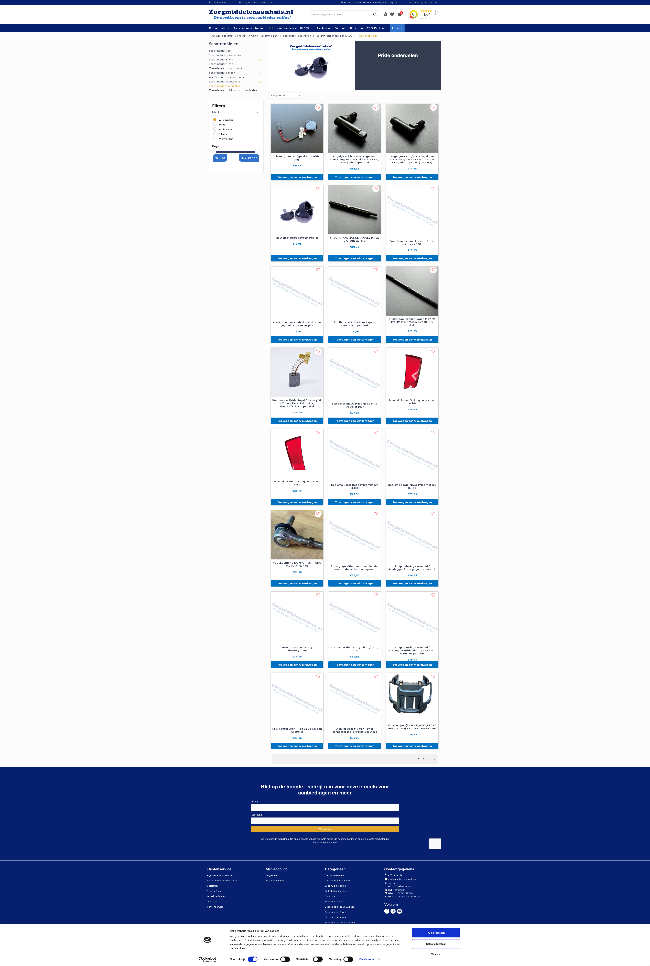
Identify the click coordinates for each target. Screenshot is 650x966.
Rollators (330, 896)
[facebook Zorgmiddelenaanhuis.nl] (386, 911)
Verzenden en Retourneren (222, 880)
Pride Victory (226, 129)
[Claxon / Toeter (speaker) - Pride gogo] (297, 128)
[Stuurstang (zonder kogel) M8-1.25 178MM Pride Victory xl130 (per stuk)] (412, 290)
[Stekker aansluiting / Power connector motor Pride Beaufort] (354, 698)
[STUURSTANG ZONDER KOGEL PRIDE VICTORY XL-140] (354, 209)
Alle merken (226, 119)
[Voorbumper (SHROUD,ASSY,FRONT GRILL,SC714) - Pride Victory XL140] (412, 697)
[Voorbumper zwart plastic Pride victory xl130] (412, 211)
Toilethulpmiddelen (336, 890)
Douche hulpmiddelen (337, 880)
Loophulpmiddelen (335, 885)
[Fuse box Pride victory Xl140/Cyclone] (297, 617)
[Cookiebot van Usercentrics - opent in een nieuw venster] (207, 959)
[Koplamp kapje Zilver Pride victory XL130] (412, 454)
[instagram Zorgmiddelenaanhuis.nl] (393, 911)
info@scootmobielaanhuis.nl (257, 2)
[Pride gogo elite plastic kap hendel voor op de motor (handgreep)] (354, 536)
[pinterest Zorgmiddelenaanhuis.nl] (399, 911)
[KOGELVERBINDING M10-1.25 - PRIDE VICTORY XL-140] (297, 534)
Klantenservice (215, 906)
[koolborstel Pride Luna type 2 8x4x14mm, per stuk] (354, 292)
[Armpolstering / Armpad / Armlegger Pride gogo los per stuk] (412, 536)
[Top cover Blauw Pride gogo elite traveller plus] (354, 373)
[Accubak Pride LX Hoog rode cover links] (297, 453)
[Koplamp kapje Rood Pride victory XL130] (354, 454)
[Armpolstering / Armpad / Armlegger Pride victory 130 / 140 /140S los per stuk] (412, 617)
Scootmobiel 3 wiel (336, 911)
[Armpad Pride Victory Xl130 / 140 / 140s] (354, 617)
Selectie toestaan (436, 943)
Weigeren (436, 954)
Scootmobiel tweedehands (340, 922)
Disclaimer (212, 885)
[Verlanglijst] (392, 14)
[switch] (285, 959)
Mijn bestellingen (275, 880)
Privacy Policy (215, 890)
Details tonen (367, 959)
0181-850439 (218, 2)
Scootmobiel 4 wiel (336, 917)
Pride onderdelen (368, 35)
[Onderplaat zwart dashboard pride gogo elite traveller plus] (297, 292)
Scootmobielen (269, 35)
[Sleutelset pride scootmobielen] (297, 209)
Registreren (272, 875)
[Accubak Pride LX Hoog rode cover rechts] (412, 372)
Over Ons (212, 901)
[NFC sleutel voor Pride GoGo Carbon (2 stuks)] (297, 698)
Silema (223, 134)
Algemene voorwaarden (220, 875)
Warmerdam (226, 138)
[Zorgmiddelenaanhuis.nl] (256, 14)
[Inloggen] (385, 14)
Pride (222, 124)
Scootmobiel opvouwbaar (339, 906)
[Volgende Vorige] (434, 760)
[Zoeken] (375, 14)
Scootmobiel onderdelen (297, 35)
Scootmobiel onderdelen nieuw (334, 35)
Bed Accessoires (334, 875)
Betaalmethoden (216, 896)
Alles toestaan (436, 932)
